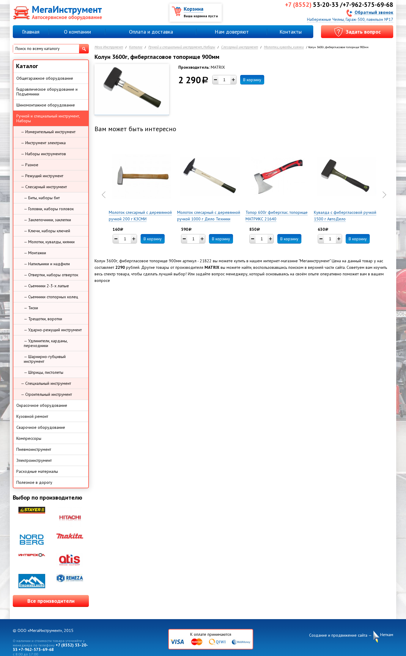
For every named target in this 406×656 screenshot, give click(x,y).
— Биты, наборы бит (42, 197)
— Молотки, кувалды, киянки (49, 241)
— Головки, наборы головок (49, 208)
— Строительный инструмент (46, 394)
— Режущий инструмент (42, 175)
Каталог (135, 47)
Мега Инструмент (109, 47)
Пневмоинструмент (33, 449)
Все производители (51, 600)
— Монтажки (35, 252)
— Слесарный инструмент (44, 186)
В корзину (252, 79)
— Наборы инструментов (43, 153)
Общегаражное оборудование (44, 78)
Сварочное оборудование (40, 427)
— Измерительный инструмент (48, 131)
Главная (31, 31)
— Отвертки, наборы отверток (51, 274)
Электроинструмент (34, 460)
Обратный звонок (374, 12)
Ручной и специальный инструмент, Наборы (181, 47)
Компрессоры (28, 438)
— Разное (29, 164)
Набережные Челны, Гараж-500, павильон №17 (350, 19)
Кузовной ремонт (32, 416)
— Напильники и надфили (47, 263)
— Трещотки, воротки (43, 318)
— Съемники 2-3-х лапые (46, 285)
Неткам (386, 634)
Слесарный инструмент (239, 47)
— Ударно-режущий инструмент (53, 329)
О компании (77, 31)
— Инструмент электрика (43, 142)
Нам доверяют (232, 31)
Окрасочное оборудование (41, 405)
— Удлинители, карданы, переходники (46, 343)
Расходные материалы (37, 471)
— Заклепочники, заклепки (47, 219)
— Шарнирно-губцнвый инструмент (45, 359)
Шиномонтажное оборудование (45, 105)
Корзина (193, 8)
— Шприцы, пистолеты (43, 372)
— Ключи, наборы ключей (47, 230)
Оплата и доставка (151, 31)
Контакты (290, 31)
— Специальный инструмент (46, 383)
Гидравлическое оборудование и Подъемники (47, 92)
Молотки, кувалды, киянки (284, 47)
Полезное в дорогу (34, 482)
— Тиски (31, 307)
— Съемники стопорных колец (51, 296)
